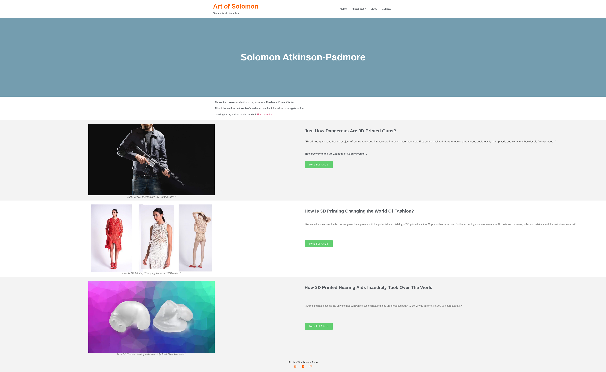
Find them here (265, 114)
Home (343, 8)
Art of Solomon (235, 6)
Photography (358, 8)
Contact (386, 8)
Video (374, 8)
